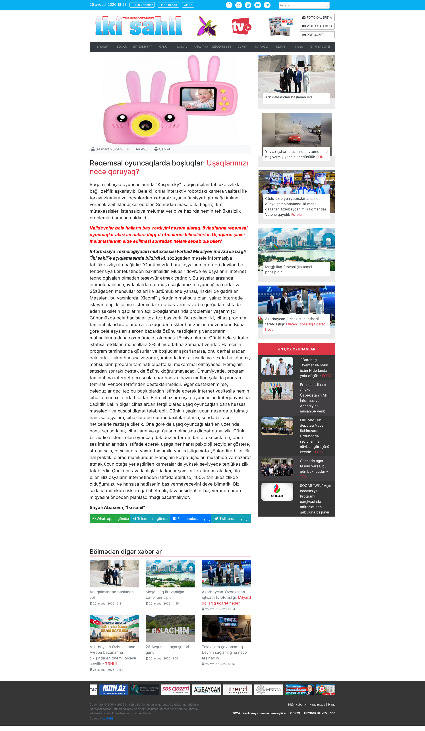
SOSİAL (182, 46)
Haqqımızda (168, 5)
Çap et (164, 149)
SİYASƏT (103, 46)
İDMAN (280, 46)
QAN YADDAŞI (320, 46)
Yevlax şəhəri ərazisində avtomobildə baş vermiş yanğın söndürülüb (296, 154)
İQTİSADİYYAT (142, 46)
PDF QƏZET (315, 35)
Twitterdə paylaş (232, 518)
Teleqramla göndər (152, 518)
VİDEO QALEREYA (319, 26)
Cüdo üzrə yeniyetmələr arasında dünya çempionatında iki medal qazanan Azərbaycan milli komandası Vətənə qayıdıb (296, 206)
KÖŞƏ (299, 46)
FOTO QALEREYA (319, 17)
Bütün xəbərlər (142, 5)
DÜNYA (242, 46)
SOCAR (122, 46)
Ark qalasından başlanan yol (288, 97)
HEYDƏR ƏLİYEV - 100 (319, 713)
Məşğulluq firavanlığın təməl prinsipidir (288, 269)
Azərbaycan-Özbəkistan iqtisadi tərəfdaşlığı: (226, 597)
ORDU (163, 46)
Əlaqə (188, 5)
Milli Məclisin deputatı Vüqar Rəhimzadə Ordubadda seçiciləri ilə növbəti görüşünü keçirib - (314, 436)
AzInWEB (108, 718)
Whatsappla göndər (112, 518)
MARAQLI (261, 46)
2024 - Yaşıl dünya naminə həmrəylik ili (259, 713)
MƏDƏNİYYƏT (221, 46)
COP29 (295, 713)
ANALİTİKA (201, 46)
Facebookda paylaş (193, 518)
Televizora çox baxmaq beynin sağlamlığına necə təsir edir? (224, 652)
